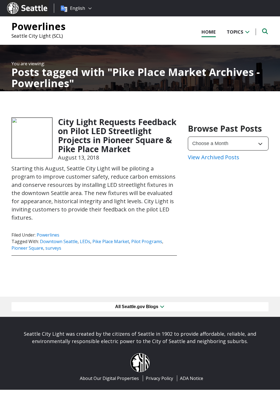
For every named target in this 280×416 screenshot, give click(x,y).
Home (209, 32)
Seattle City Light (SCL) (37, 36)
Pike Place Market (110, 241)
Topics (235, 32)
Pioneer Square (27, 248)
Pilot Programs (146, 241)
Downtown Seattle (59, 241)
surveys (53, 248)
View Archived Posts (213, 157)
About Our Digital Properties (109, 378)
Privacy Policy (159, 378)
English (77, 8)
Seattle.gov (18, 3)
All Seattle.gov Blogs (137, 306)
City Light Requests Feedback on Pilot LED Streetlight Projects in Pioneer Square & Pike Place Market (117, 135)
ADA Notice (191, 378)
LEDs (85, 241)
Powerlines (38, 26)
